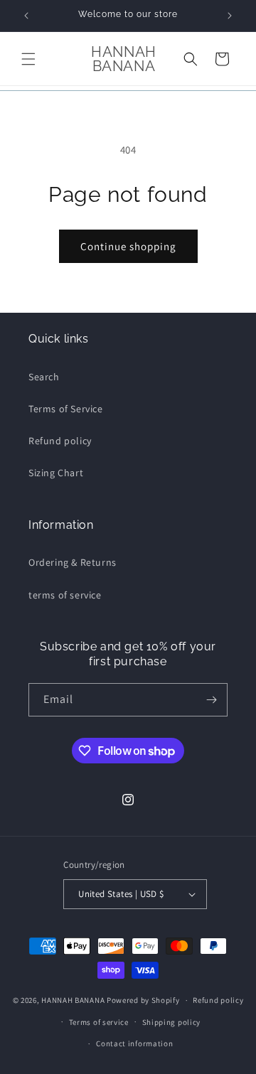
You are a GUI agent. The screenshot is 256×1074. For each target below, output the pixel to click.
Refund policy (60, 440)
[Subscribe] (211, 699)
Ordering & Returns (72, 562)
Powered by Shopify (143, 1000)
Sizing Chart (55, 472)
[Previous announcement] (26, 15)
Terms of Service (65, 408)
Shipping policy (171, 1022)
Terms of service (99, 1022)
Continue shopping (128, 246)
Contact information (134, 1043)
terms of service (65, 595)
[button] (28, 59)
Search (44, 376)
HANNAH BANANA (73, 1000)
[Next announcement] (229, 15)
